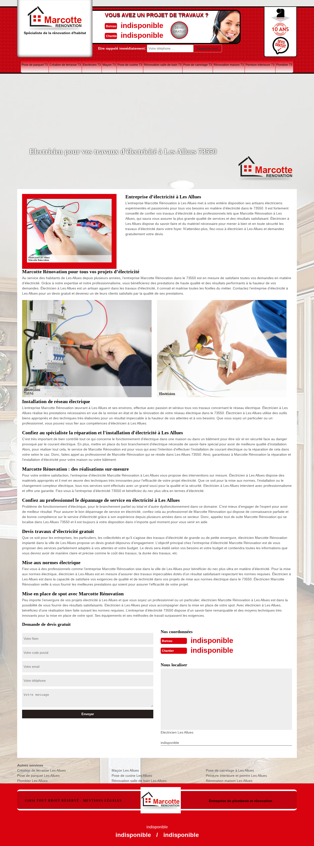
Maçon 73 (109, 65)
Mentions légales (102, 800)
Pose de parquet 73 (35, 65)
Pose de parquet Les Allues (38, 776)
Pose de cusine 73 (130, 65)
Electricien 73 (92, 65)
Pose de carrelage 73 (197, 65)
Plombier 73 (284, 65)
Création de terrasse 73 (65, 65)
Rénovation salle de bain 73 (163, 65)
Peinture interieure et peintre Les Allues (236, 776)
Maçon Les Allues (125, 770)
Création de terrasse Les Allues (41, 770)
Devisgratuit (179, 29)
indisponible (142, 25)
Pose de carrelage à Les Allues (230, 770)
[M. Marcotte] (161, 797)
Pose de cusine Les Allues (132, 776)
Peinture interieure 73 (260, 65)
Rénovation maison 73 (229, 65)
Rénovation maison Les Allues (229, 781)
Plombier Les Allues (32, 781)
